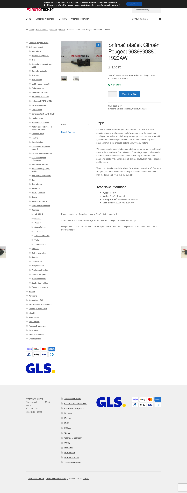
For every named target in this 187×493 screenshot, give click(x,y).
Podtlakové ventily (40, 164)
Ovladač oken (38, 142)
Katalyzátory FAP (36, 300)
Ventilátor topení (39, 274)
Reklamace (69, 452)
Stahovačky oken (39, 253)
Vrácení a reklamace (45, 18)
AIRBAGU (38, 214)
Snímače (53, 29)
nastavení (116, 5)
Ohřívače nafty (38, 133)
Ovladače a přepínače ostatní (41, 147)
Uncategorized (35, 338)
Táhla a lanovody (36, 334)
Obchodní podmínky (80, 18)
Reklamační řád (71, 457)
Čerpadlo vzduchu (39, 71)
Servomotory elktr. (39, 201)
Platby (67, 442)
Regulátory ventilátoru (41, 175)
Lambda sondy (38, 118)
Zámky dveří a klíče (40, 283)
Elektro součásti (42, 29)
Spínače (35, 248)
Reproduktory (38, 184)
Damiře (86, 478)
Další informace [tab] (68, 132)
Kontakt (67, 418)
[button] (98, 45)
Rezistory (36, 188)
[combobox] (146, 10)
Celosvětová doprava (74, 408)
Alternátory (36, 51)
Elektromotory (38, 88)
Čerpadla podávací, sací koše (42, 65)
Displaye (35, 75)
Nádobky (33, 313)
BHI (33, 60)
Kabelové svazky (39, 105)
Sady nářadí (34, 330)
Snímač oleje (40, 227)
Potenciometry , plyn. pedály (41, 169)
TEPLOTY (38, 231)
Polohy (37, 222)
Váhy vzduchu (38, 265)
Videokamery (40, 244)
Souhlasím (134, 4)
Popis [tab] (63, 124)
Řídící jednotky (38, 192)
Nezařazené (34, 317)
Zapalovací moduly (40, 287)
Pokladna (68, 447)
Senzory (35, 197)
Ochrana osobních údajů (75, 403)
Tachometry (37, 261)
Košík (66, 423)
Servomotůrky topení (41, 205)
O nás (67, 432)
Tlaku (36, 240)
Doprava (63, 18)
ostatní (35, 138)
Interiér (32, 291)
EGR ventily (37, 79)
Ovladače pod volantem (42, 153)
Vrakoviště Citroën (72, 398)
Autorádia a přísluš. (40, 55)
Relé (33, 180)
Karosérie (33, 296)
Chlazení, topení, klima (38, 42)
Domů (28, 18)
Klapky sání (37, 109)
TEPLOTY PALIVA (41, 235)
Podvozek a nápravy (37, 326)
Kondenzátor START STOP (43, 114)
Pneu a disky (34, 321)
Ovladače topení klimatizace (39, 158)
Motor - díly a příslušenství (40, 304)
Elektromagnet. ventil (41, 84)
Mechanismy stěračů (40, 122)
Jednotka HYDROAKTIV (42, 101)
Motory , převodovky (38, 308)
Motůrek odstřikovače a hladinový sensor (42, 128)
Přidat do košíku (129, 94)
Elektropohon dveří (40, 92)
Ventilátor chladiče (40, 270)
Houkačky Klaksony (40, 96)
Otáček (62, 29)
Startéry (35, 257)
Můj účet (68, 427)
